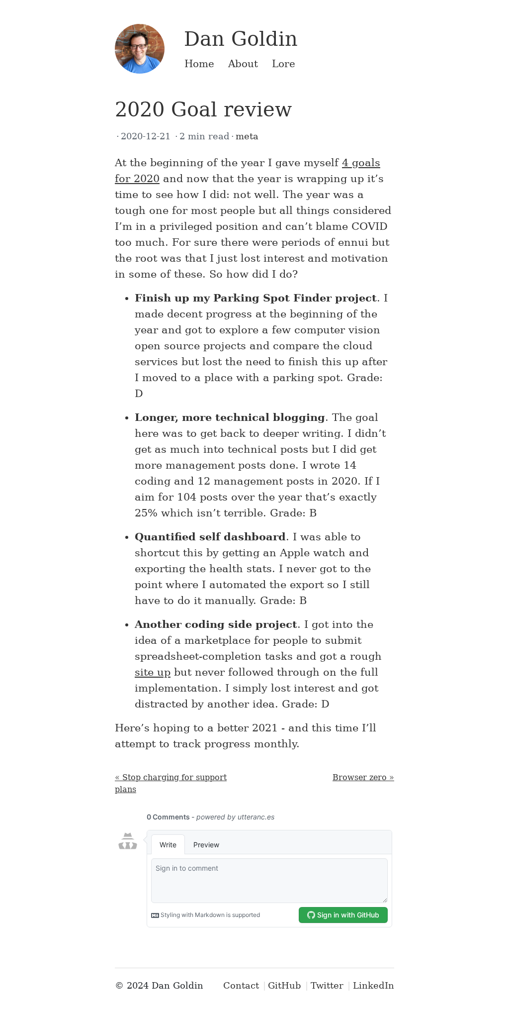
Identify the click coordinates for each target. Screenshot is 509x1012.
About (243, 64)
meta (247, 136)
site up (152, 672)
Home (199, 64)
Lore (283, 64)
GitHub (284, 985)
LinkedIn (373, 985)
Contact (241, 985)
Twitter (327, 985)
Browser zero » (363, 777)
